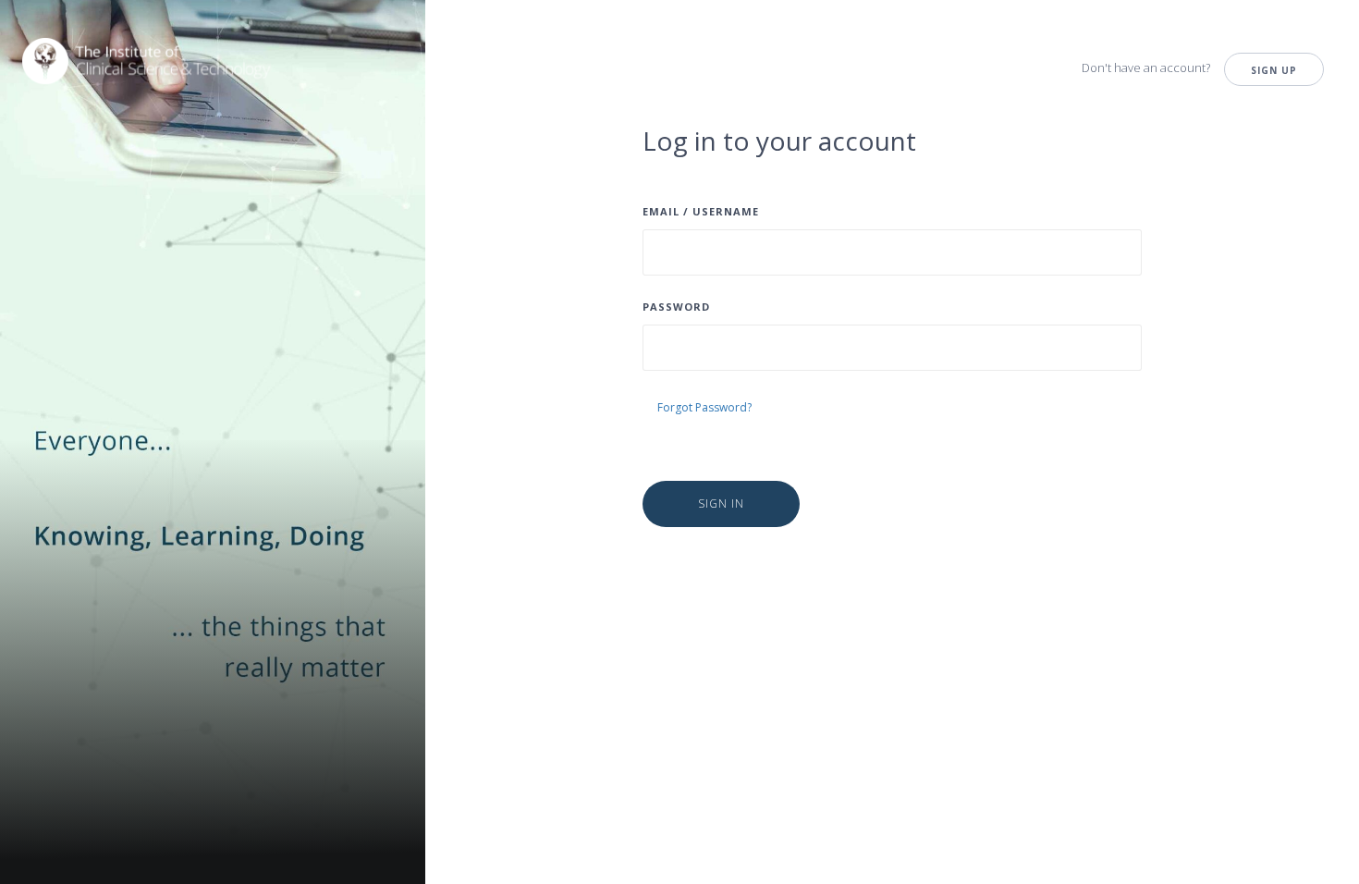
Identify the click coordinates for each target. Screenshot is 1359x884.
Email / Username (701, 211)
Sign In (721, 503)
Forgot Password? (704, 407)
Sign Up (1274, 70)
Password (676, 306)
